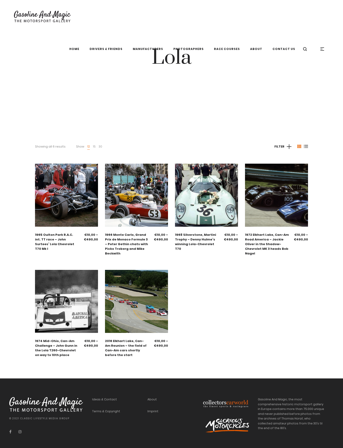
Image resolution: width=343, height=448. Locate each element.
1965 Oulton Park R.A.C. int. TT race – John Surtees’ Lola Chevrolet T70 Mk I (54, 242)
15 (94, 146)
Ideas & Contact (104, 399)
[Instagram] (20, 431)
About (152, 399)
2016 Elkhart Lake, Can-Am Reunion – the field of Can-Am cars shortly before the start (126, 348)
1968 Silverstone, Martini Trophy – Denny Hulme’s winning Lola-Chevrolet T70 (195, 242)
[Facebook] (10, 431)
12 (88, 146)
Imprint (152, 411)
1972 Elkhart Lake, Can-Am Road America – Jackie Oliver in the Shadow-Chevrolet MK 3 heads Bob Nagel (267, 244)
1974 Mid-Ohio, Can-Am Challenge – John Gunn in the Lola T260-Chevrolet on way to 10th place (56, 348)
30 (100, 146)
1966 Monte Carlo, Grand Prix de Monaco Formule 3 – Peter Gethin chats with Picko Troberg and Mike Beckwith (126, 244)
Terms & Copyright (106, 411)
